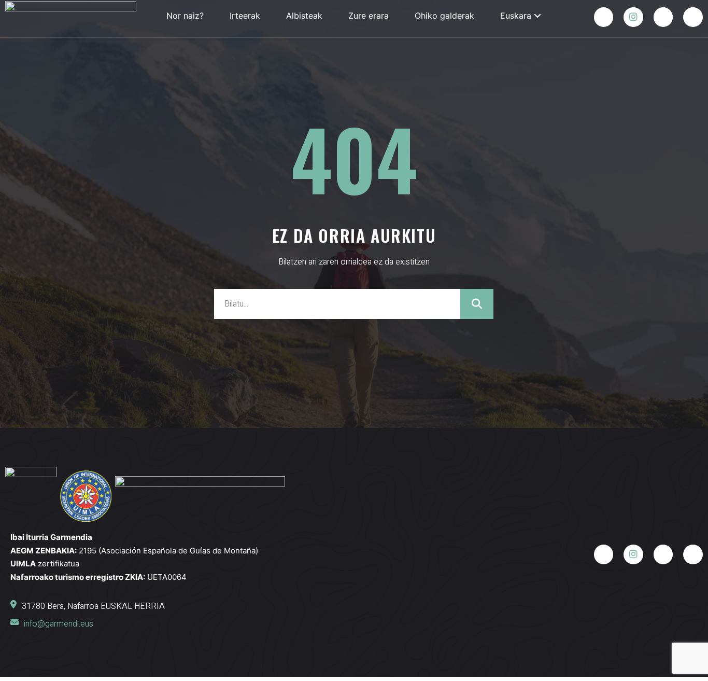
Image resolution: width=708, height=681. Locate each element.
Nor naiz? (185, 15)
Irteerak (245, 15)
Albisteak (304, 15)
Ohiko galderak (444, 15)
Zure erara (368, 15)
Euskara (515, 15)
